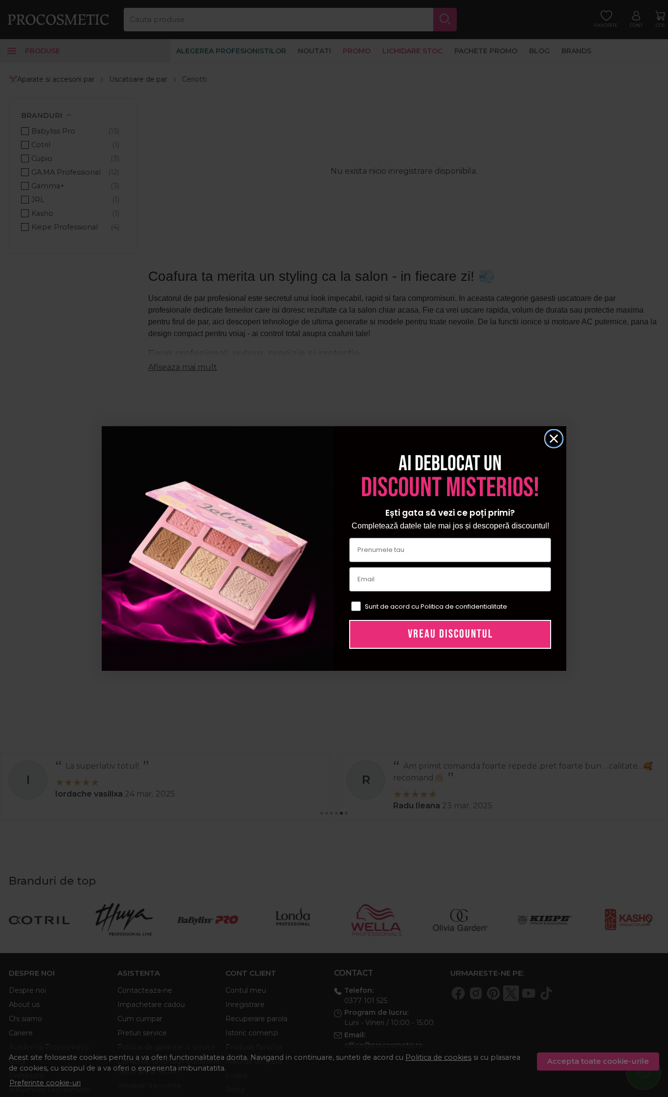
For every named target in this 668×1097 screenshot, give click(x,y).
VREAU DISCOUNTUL (450, 634)
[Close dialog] (553, 438)
